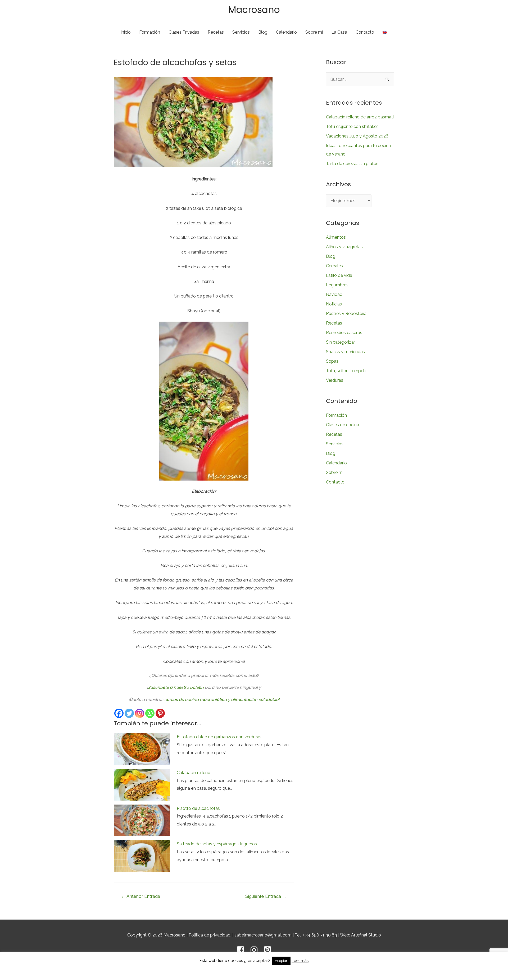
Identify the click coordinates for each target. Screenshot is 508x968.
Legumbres (337, 284)
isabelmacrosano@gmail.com (263, 935)
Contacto (365, 32)
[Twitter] (129, 713)
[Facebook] (119, 713)
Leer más (300, 960)
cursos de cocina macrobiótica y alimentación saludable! (221, 699)
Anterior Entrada (140, 896)
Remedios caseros (344, 332)
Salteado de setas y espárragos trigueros (217, 843)
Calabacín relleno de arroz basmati (360, 116)
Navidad (334, 294)
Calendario (286, 32)
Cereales (334, 265)
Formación (149, 32)
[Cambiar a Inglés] (385, 32)
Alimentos (336, 237)
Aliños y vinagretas (344, 246)
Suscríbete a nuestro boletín (176, 687)
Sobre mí (314, 32)
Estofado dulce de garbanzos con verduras (219, 736)
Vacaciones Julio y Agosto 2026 (357, 136)
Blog (262, 32)
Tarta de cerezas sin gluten (352, 163)
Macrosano (254, 9)
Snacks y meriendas (345, 351)
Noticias (334, 304)
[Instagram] (139, 713)
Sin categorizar (340, 342)
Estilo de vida (339, 275)
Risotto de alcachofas (198, 808)
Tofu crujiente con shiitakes (352, 126)
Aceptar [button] (281, 961)
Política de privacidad (209, 935)
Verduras (334, 380)
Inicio (126, 32)
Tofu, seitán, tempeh (346, 370)
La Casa (339, 32)
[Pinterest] (160, 713)
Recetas (216, 32)
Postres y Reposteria (346, 313)
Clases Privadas (184, 32)
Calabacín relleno (193, 772)
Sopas (332, 361)
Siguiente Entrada (266, 896)
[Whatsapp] (150, 713)
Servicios (241, 32)
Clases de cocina (342, 424)
